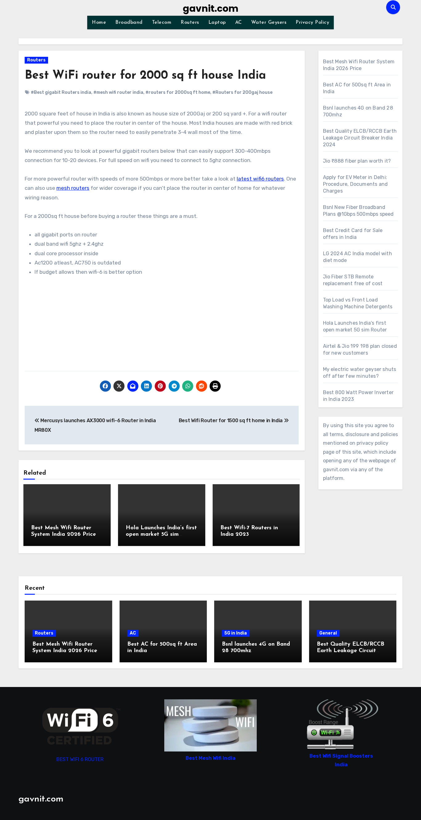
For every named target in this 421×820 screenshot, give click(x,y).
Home (99, 22)
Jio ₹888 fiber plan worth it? (357, 161)
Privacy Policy (312, 22)
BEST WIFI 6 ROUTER (80, 759)
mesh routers (72, 188)
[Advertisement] (163, 324)
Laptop (217, 22)
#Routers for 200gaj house (242, 92)
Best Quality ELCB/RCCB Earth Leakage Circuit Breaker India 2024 (360, 138)
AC (238, 22)
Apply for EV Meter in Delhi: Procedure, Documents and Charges (355, 184)
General (328, 633)
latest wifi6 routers (260, 179)
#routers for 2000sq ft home (177, 92)
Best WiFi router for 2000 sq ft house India (145, 76)
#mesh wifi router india (118, 92)
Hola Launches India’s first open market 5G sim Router (161, 534)
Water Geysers (269, 22)
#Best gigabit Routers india (61, 92)
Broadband (129, 22)
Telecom (162, 22)
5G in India (235, 633)
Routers (190, 22)
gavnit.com (211, 8)
